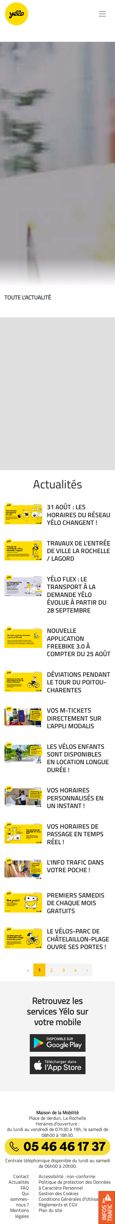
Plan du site (50, 1210)
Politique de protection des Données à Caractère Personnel (75, 1184)
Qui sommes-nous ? (19, 1199)
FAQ (25, 1187)
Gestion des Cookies (58, 1193)
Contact (21, 1176)
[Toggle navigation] (102, 13)
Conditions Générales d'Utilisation (72, 1199)
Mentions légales (19, 1213)
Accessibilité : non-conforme (67, 1176)
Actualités (19, 1181)
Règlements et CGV (58, 1204)
